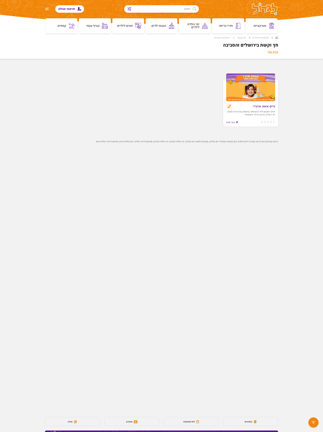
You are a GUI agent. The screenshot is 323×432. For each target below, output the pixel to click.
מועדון (129, 421)
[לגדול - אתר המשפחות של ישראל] (264, 9)
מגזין (70, 421)
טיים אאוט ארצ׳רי (264, 106)
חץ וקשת (241, 37)
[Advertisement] (168, 212)
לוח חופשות (189, 421)
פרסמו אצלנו (67, 9)
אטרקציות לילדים (261, 37)
